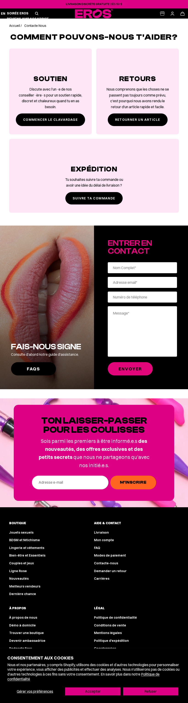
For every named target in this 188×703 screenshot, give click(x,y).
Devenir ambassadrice (27, 641)
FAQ (97, 548)
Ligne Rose (18, 571)
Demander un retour (110, 571)
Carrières (101, 578)
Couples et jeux (21, 563)
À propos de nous (23, 617)
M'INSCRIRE (133, 482)
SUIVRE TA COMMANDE (94, 198)
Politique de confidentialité (115, 617)
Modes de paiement (110, 555)
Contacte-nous (106, 563)
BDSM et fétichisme (24, 540)
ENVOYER (130, 369)
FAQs (33, 369)
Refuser (150, 691)
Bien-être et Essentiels (27, 555)
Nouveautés (19, 578)
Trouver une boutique (26, 633)
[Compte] (172, 13)
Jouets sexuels (21, 532)
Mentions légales (108, 633)
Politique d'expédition (111, 641)
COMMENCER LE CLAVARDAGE (50, 120)
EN (3, 14)
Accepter (93, 691)
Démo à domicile (22, 625)
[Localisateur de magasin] (162, 13)
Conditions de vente (110, 625)
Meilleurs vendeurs (24, 586)
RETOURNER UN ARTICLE (137, 120)
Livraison (101, 532)
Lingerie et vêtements (26, 548)
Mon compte (104, 540)
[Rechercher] (37, 13)
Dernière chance (22, 594)
